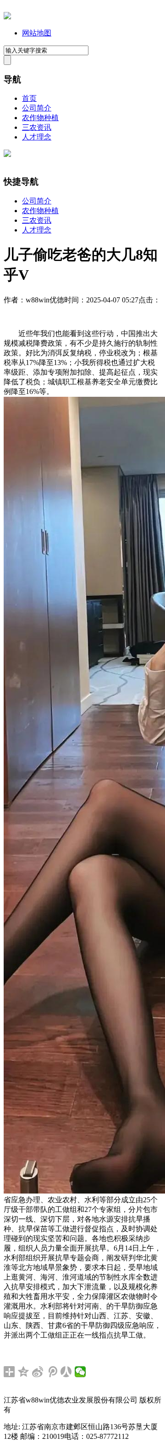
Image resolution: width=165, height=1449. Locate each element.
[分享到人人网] (66, 1371)
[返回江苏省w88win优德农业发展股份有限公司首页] (7, 17)
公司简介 (36, 108)
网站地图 (36, 33)
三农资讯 (36, 127)
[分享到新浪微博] (38, 1371)
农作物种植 (40, 118)
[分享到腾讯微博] (52, 1371)
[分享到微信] (80, 1371)
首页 (29, 98)
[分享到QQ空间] (23, 1371)
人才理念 (36, 137)
